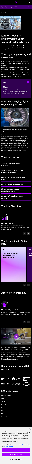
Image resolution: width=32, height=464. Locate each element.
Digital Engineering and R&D (9, 7)
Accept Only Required (16, 454)
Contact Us (4, 404)
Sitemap (3, 411)
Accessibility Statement (7, 423)
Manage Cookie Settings (16, 459)
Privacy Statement (6, 414)
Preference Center (6, 395)
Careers (3, 398)
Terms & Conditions (6, 417)
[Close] (30, 429)
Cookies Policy (26, 444)
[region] (16, 445)
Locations (4, 408)
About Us (3, 401)
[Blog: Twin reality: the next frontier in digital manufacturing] (13, 264)
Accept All (16, 449)
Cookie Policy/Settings (7, 420)
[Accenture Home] (16, 2)
